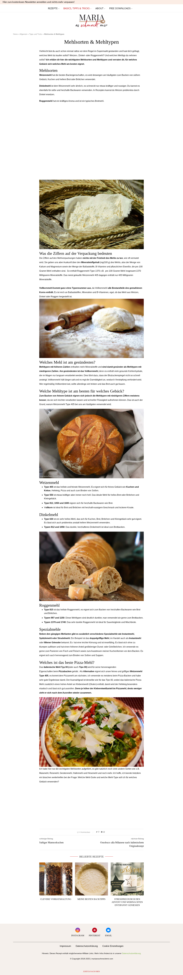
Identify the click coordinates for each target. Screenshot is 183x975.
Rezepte (53, 8)
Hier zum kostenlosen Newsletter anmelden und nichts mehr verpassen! (39, 2)
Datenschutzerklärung (87, 946)
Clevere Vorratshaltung (55, 899)
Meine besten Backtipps (91, 899)
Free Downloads (120, 8)
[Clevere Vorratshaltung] (55, 878)
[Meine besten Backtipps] (91, 878)
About (99, 8)
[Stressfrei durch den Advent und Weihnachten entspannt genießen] (127, 878)
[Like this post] (98, 832)
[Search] (168, 8)
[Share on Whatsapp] (104, 832)
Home (15, 34)
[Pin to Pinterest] (101, 832)
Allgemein (23, 34)
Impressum (65, 946)
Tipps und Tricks (35, 34)
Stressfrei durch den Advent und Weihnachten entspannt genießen (127, 902)
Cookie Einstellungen (112, 946)
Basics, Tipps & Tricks (76, 8)
